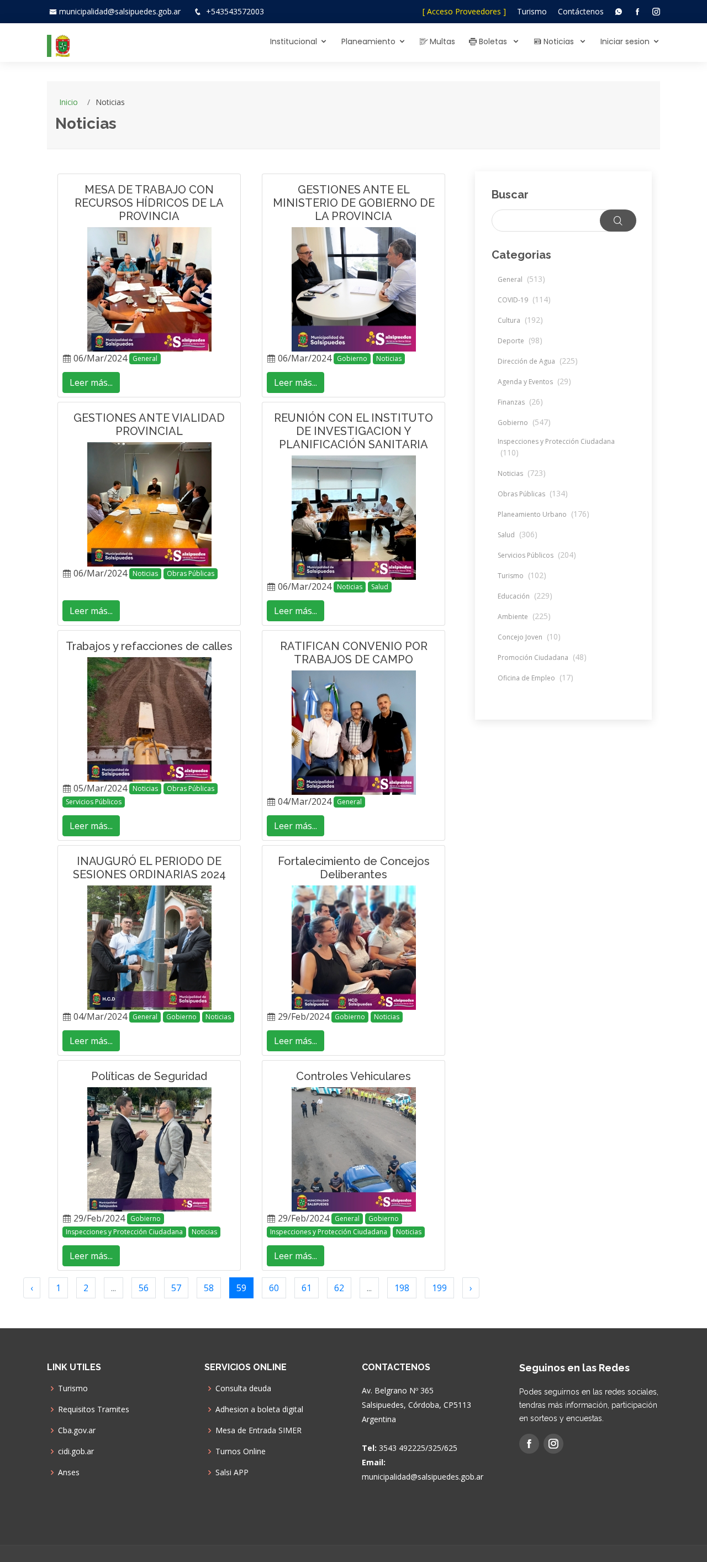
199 (439, 1288)
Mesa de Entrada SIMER (258, 1430)
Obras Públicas (190, 573)
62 (339, 1288)
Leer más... (91, 382)
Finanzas (520, 402)
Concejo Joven (529, 637)
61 (307, 1288)
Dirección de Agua (538, 361)
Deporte (520, 340)
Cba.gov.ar (77, 1430)
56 (144, 1288)
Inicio (68, 102)
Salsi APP (232, 1472)
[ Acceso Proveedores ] (464, 11)
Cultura (520, 320)
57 (176, 1288)
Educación (525, 596)
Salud (379, 586)
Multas (441, 41)
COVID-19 (524, 300)
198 (401, 1288)
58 (209, 1288)
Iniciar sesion (625, 41)
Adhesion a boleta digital (259, 1409)
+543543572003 (235, 11)
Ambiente (524, 616)
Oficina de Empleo (535, 678)
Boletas (493, 41)
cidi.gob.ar (76, 1451)
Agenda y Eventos (534, 381)
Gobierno (352, 358)
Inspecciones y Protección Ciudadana (124, 1231)
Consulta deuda (243, 1388)
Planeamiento (368, 41)
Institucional (293, 41)
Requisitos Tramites (93, 1409)
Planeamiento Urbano (543, 514)
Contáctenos (581, 11)
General (145, 358)
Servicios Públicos (94, 801)
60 (274, 1288)
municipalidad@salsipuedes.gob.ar (120, 11)
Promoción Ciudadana (542, 657)
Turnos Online (240, 1451)
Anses (69, 1472)
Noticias (558, 41)
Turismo (532, 11)
